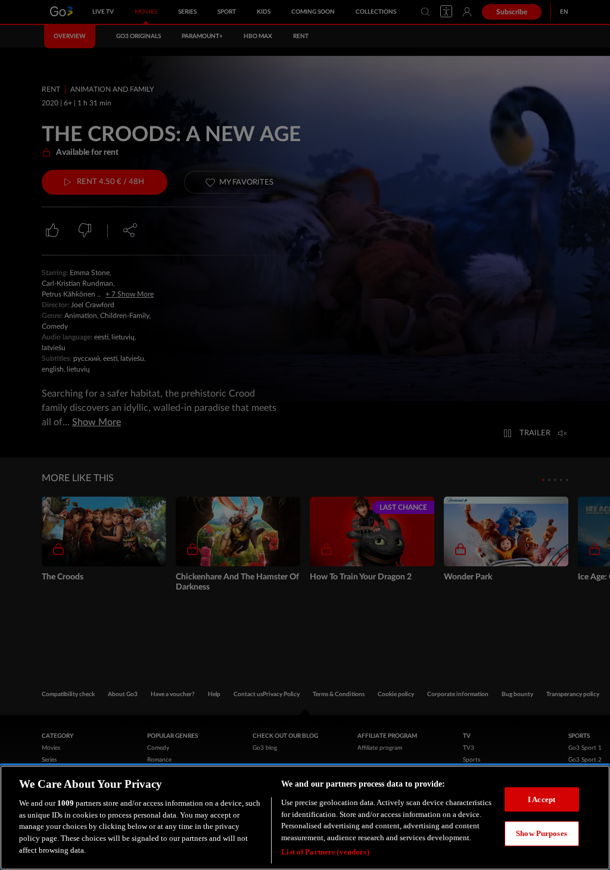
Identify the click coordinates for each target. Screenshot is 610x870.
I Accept (541, 799)
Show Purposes (541, 833)
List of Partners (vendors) (325, 851)
